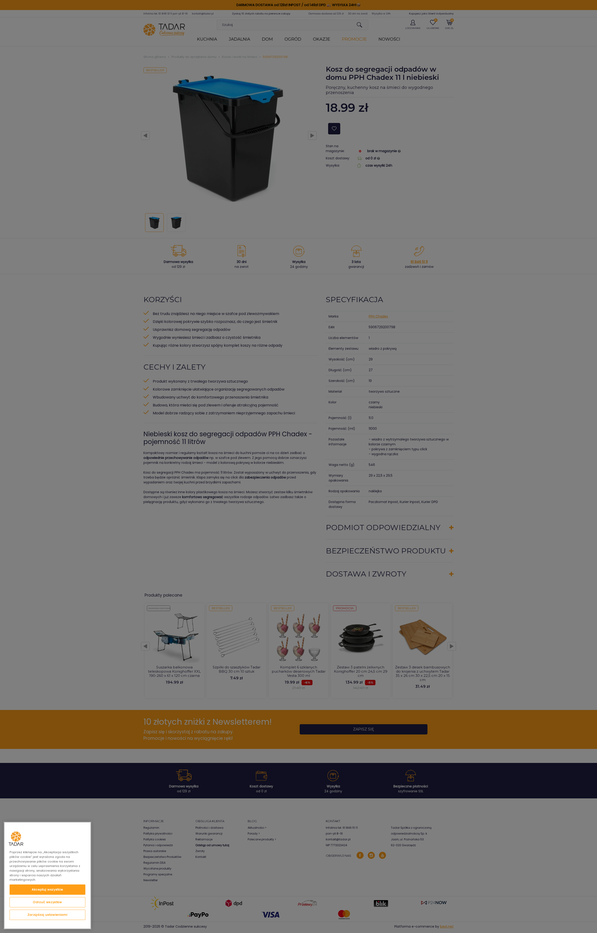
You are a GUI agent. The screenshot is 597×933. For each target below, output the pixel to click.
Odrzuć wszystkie (47, 902)
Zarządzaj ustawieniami (47, 914)
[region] (47, 875)
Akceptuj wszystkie (47, 889)
